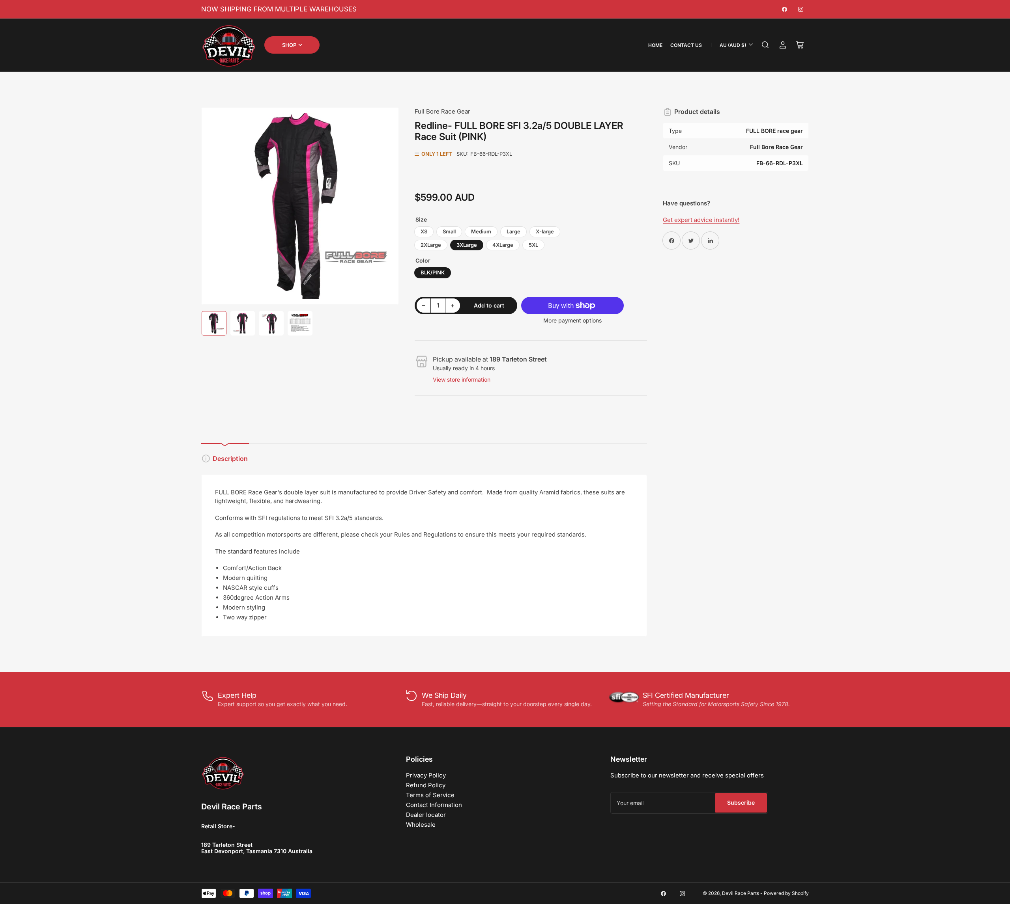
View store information (461, 379)
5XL (533, 245)
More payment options (572, 320)
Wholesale (421, 824)
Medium (481, 231)
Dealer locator (426, 814)
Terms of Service (430, 795)
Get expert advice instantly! (701, 220)
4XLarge (502, 245)
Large (513, 231)
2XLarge (431, 245)
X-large (545, 231)
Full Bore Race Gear (442, 111)
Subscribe (741, 802)
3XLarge (466, 245)
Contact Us (686, 45)
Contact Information (434, 805)
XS (424, 231)
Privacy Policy (426, 775)
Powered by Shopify (786, 893)
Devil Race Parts (740, 893)
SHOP (289, 45)
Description (230, 458)
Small (449, 231)
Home (655, 45)
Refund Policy (425, 785)
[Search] (765, 45)
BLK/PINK (433, 272)
